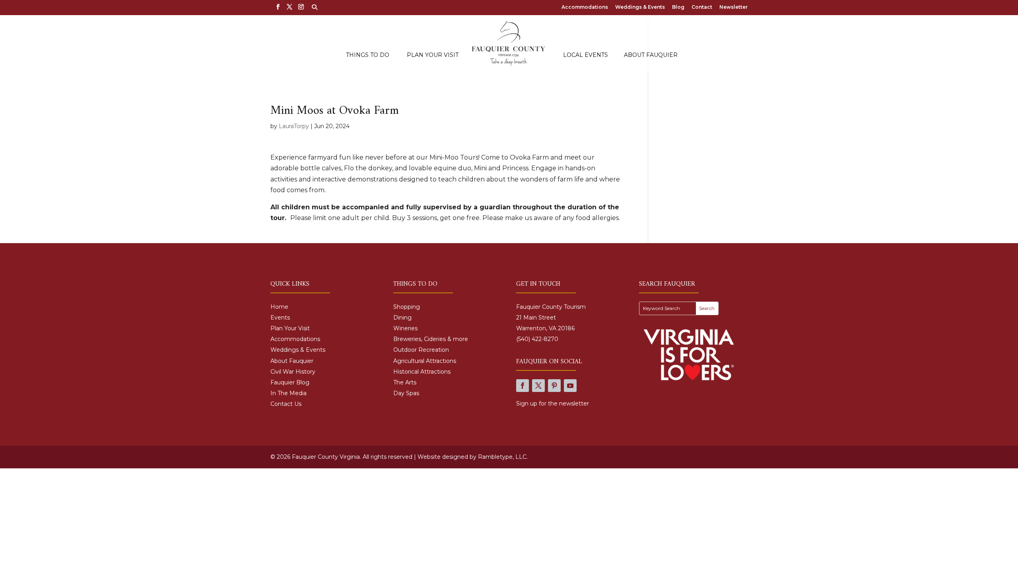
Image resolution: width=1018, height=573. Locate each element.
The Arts (404, 382)
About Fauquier (651, 55)
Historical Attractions (422, 371)
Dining (402, 317)
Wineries (405, 328)
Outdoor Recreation (421, 349)
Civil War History (292, 371)
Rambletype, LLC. (503, 456)
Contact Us (285, 403)
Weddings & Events (640, 7)
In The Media (288, 393)
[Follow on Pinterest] (554, 385)
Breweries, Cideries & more (430, 339)
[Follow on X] (538, 385)
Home (279, 306)
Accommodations (584, 7)
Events (280, 317)
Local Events (585, 55)
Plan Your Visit (432, 55)
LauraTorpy (294, 126)
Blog (678, 7)
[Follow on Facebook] (522, 385)
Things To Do (367, 55)
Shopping (406, 306)
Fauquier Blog (289, 382)
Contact (702, 7)
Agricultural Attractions (424, 360)
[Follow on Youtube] (570, 385)
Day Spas (406, 393)
